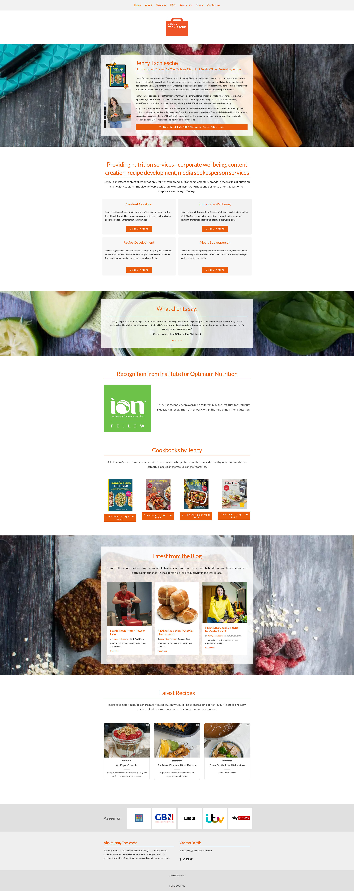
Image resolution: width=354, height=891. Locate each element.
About (148, 5)
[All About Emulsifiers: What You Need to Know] (177, 603)
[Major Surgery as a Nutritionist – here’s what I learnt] (224, 602)
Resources (185, 5)
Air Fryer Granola (126, 765)
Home (137, 5)
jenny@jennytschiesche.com (199, 850)
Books (199, 5)
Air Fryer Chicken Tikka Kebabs (177, 765)
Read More (114, 651)
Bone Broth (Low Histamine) (227, 765)
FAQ (172, 5)
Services (161, 5)
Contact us (213, 5)
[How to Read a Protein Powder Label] (129, 603)
